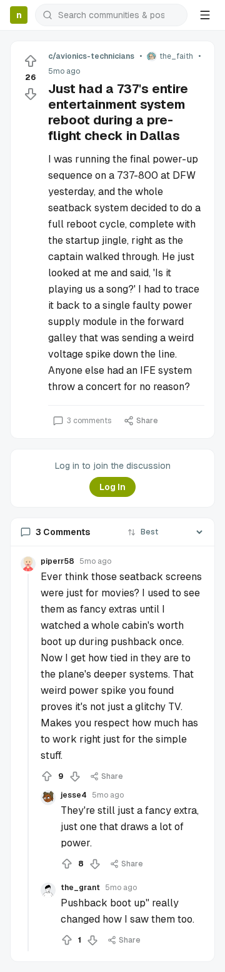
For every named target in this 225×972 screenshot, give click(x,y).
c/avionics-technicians (91, 56)
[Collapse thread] (28, 762)
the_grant (80, 888)
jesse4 (74, 795)
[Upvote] (31, 61)
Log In (112, 487)
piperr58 (57, 561)
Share (147, 421)
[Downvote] (31, 94)
